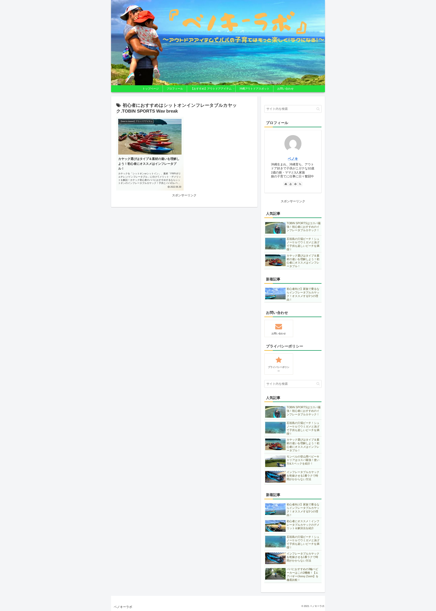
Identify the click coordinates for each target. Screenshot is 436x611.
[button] (318, 109)
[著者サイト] (286, 184)
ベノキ (293, 159)
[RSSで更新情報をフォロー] (300, 184)
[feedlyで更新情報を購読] (295, 184)
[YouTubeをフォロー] (291, 184)
